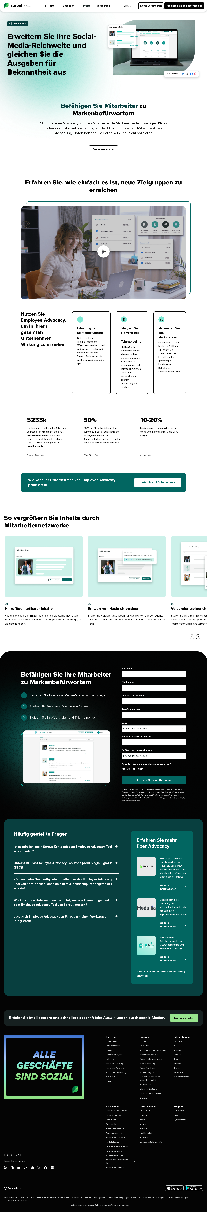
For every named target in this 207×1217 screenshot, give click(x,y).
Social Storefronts (147, 1068)
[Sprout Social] (18, 6)
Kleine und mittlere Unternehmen (154, 1050)
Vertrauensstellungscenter (151, 1142)
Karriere (143, 1120)
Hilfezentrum (179, 1111)
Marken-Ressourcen (114, 1155)
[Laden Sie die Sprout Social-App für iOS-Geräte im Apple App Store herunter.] (174, 1188)
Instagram (178, 1050)
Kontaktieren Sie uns (14, 1161)
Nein (140, 769)
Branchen (144, 1098)
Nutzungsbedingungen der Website (124, 1198)
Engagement (111, 1041)
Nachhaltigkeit (146, 1133)
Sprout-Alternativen (114, 1133)
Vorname (127, 668)
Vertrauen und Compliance (151, 1094)
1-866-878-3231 (12, 1155)
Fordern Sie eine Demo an (154, 780)
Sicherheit (144, 1138)
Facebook (178, 1041)
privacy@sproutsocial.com (131, 800)
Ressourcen (103, 6)
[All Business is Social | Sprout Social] (44, 1067)
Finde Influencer (113, 1142)
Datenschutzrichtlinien (135, 795)
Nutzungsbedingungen (95, 1198)
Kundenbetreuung (147, 1064)
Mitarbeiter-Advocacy (115, 1068)
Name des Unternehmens (136, 736)
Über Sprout (145, 1111)
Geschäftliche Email (133, 695)
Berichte (109, 1050)
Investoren (144, 1129)
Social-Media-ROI (113, 1115)
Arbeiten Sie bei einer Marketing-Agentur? (146, 764)
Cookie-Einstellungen (178, 1198)
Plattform (48, 6)
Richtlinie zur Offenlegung (154, 1198)
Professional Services (149, 1055)
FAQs (176, 1115)
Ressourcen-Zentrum (115, 1129)
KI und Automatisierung (116, 1073)
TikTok (177, 1068)
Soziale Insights (147, 1073)
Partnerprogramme (114, 1151)
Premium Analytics (114, 1055)
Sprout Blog (111, 1120)
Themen (177, 1059)
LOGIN (127, 6)
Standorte (144, 1115)
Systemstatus (180, 1120)
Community (111, 1124)
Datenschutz (76, 1198)
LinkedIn (177, 1055)
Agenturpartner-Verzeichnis (117, 1146)
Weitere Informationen (168, 887)
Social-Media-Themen (115, 1168)
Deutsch (13, 1188)
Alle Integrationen (181, 1077)
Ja (128, 768)
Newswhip (110, 1077)
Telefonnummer (131, 709)
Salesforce (178, 1073)
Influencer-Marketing (115, 1064)
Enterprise (144, 1041)
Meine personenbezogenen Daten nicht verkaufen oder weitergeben (100, 1205)
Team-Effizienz (146, 1085)
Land (124, 723)
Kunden (143, 1124)
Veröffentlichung (113, 1046)
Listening (110, 1059)
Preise (86, 6)
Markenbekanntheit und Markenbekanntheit (150, 1078)
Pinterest (177, 1064)
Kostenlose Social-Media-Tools (117, 1161)
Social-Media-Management (151, 1059)
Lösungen (68, 6)
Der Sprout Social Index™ (116, 1111)
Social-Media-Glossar (115, 1138)
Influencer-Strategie (148, 1089)
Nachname (128, 682)
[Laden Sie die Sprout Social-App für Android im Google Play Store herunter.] (194, 1188)
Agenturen (144, 1046)
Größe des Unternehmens (137, 750)
